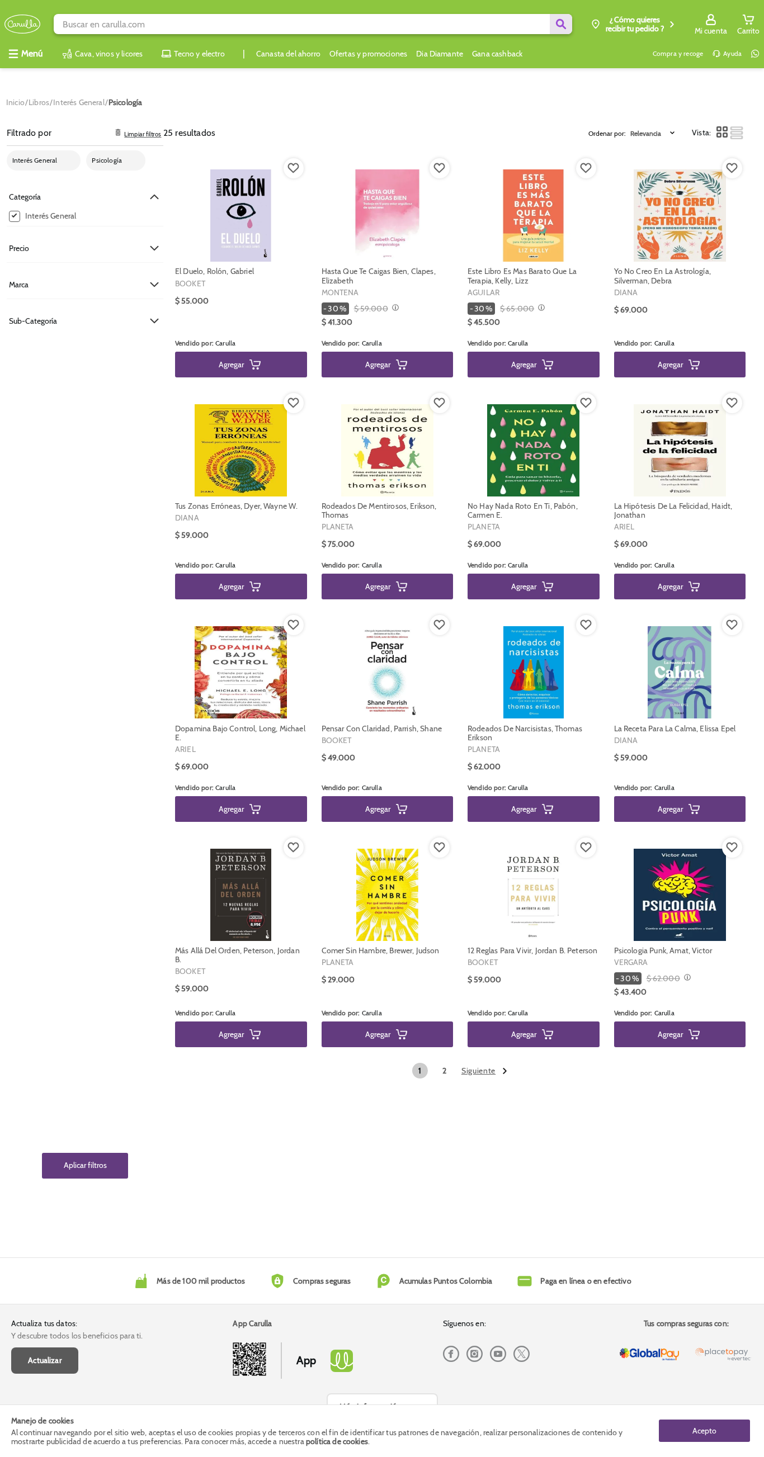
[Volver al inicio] (22, 24)
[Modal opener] (394, 309)
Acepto (704, 1431)
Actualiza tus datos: (44, 1323)
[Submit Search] (561, 24)
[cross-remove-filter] (69, 161)
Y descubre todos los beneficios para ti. (77, 1335)
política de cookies (337, 1441)
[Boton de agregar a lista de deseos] (293, 168)
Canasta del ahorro (288, 54)
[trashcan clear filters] (118, 133)
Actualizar (45, 1360)
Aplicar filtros (85, 1166)
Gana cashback (497, 54)
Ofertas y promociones (368, 54)
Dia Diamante (439, 54)
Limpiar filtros (142, 134)
